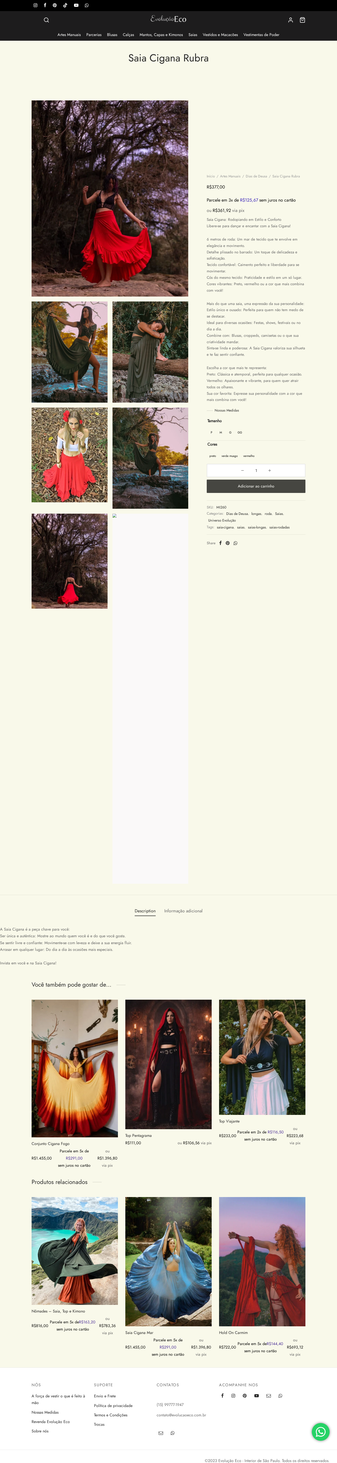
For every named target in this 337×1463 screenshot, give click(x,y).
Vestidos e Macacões (220, 35)
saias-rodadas (279, 527)
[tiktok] (65, 5)
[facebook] (45, 5)
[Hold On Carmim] (262, 1262)
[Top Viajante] (262, 1057)
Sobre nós (40, 1431)
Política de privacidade (113, 1405)
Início (211, 176)
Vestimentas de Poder (261, 35)
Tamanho (214, 421)
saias (240, 527)
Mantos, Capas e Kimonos (161, 35)
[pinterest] (54, 5)
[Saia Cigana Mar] (168, 1262)
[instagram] (35, 5)
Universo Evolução (222, 520)
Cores (212, 444)
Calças (128, 35)
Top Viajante (229, 1121)
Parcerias (93, 35)
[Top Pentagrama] (168, 1064)
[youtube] (76, 5)
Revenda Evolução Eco (51, 1422)
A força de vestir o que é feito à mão (58, 1399)
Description (145, 911)
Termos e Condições (110, 1415)
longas (256, 513)
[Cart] (302, 20)
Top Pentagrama (138, 1135)
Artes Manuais (69, 35)
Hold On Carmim (233, 1332)
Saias (192, 35)
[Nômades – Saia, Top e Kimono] (75, 1251)
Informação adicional (183, 911)
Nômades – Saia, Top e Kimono (58, 1311)
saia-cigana (225, 527)
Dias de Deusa (256, 176)
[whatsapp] (87, 5)
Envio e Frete (105, 1396)
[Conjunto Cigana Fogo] (75, 1068)
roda (268, 513)
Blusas (112, 35)
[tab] (145, 911)
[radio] (211, 432)
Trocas (99, 1424)
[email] (268, 1396)
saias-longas (257, 527)
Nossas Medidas (227, 410)
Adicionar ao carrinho (256, 486)
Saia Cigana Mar (139, 1332)
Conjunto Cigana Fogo (51, 1143)
